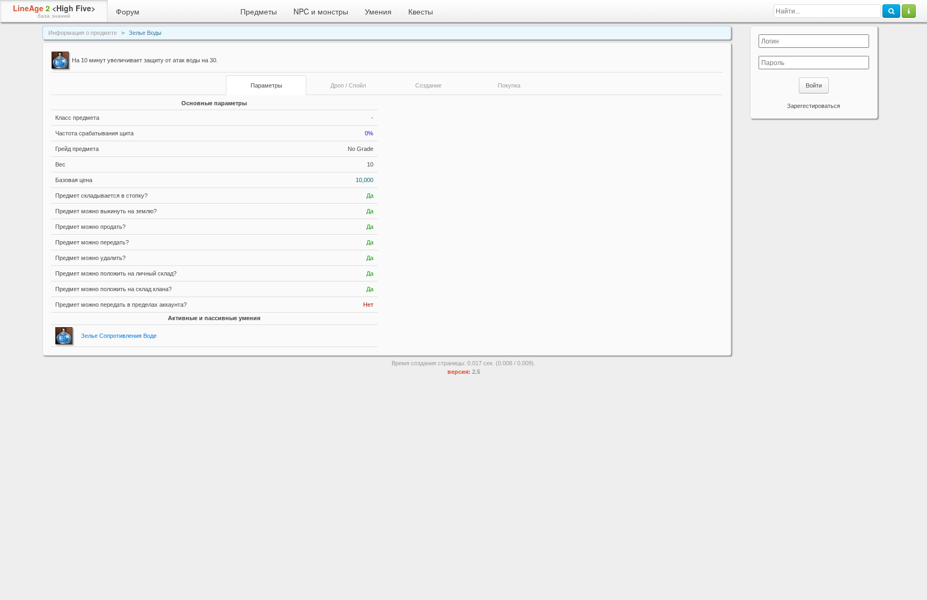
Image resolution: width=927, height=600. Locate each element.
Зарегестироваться (813, 106)
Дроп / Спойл (348, 85)
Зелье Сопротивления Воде (119, 335)
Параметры (266, 85)
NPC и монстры (320, 11)
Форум (127, 11)
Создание (428, 85)
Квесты (420, 11)
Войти (814, 85)
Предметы (258, 11)
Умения (378, 11)
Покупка (509, 85)
